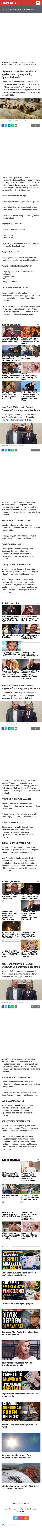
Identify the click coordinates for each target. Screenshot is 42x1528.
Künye (15, 1509)
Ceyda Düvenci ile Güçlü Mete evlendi (21, 10)
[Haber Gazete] (13, 3)
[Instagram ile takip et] (21, 1518)
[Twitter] (6, 125)
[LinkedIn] (9, 125)
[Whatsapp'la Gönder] (12, 125)
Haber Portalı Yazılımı (12, 1525)
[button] (32, 125)
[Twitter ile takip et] (15, 1518)
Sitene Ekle (20, 1511)
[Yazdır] (16, 125)
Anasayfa (7, 1509)
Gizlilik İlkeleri (31, 1509)
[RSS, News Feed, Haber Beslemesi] (26, 1518)
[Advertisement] (21, 37)
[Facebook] (3, 125)
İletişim (22, 1509)
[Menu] (38, 3)
